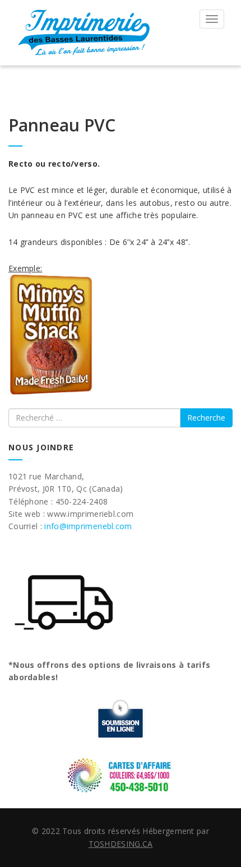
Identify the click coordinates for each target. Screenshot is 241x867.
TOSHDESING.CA (121, 843)
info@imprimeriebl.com (88, 526)
